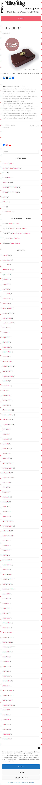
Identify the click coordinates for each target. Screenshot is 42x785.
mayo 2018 (6, 550)
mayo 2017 (6, 608)
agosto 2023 (6, 274)
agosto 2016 (6, 652)
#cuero (35, 96)
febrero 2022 (6, 352)
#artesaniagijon (30, 91)
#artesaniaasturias (8, 91)
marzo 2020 (6, 449)
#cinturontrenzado (8, 96)
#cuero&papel (7, 98)
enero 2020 (6, 458)
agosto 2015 (6, 710)
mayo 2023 (6, 284)
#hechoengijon (26, 111)
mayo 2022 (6, 337)
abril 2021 (6, 390)
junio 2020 (6, 434)
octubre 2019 (7, 473)
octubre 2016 (7, 642)
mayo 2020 (6, 439)
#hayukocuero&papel (29, 108)
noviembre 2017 (7, 579)
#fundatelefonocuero (18, 101)
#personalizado (18, 113)
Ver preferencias (21, 778)
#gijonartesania (28, 103)
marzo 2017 (6, 618)
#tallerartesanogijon (18, 118)
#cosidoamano (28, 96)
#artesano (6, 94)
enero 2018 (6, 569)
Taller (4, 207)
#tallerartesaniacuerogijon (28, 115)
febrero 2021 (6, 400)
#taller (5, 115)
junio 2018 (6, 545)
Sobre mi (5, 202)
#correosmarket (19, 96)
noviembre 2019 (7, 468)
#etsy (21, 98)
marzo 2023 (6, 294)
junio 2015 (6, 719)
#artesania (19, 89)
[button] (39, 748)
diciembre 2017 (7, 574)
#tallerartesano (7, 118)
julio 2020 (5, 429)
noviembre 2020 (7, 415)
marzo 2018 (6, 560)
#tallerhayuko (29, 118)
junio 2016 (6, 661)
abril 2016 (6, 671)
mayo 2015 (6, 724)
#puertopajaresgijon (30, 113)
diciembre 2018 (7, 521)
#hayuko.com (33, 106)
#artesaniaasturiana (29, 89)
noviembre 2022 (7, 313)
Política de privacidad (23, 782)
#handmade (6, 106)
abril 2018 (6, 555)
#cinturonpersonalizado (22, 94)
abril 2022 (6, 342)
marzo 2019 (6, 507)
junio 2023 (6, 279)
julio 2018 (5, 540)
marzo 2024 (6, 255)
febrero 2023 (6, 299)
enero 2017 (6, 628)
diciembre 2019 (7, 463)
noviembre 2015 (7, 695)
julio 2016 (5, 657)
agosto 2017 (6, 594)
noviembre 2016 (7, 637)
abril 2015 (6, 729)
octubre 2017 (7, 584)
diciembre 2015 (7, 690)
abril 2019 (6, 502)
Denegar (21, 772)
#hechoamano (7, 111)
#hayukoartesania (8, 108)
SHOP (4, 197)
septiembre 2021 (8, 376)
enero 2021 (6, 405)
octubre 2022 (7, 318)
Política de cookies (12, 782)
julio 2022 (5, 328)
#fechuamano (27, 98)
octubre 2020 (7, 420)
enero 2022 (6, 357)
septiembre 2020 (8, 424)
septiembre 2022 (8, 323)
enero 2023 (6, 303)
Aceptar (21, 767)
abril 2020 (6, 444)
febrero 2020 (6, 453)
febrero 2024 (6, 260)
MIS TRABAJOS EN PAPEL (10, 192)
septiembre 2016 (8, 647)
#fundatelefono (7, 101)
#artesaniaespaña (19, 91)
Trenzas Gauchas (14, 224)
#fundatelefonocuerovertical (11, 103)
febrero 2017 (6, 623)
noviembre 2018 (7, 526)
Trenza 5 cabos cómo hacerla (18, 228)
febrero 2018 (6, 565)
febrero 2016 (6, 681)
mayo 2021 (6, 386)
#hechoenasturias (17, 111)
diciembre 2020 (7, 410)
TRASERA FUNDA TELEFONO (9, 127)
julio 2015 (5, 715)
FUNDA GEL (33, 125)
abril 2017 (6, 613)
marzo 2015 (6, 734)
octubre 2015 (7, 700)
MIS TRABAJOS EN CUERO (18, 86)
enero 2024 (6, 265)
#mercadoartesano (8, 113)
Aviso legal (31, 782)
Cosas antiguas (7, 163)
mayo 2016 (6, 666)
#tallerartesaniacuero (13, 115)
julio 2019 (5, 487)
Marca (4, 173)
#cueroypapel (15, 98)
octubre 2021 (7, 371)
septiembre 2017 (8, 589)
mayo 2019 (6, 497)
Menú (22, 18)
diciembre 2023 (7, 270)
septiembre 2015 (8, 705)
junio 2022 (6, 332)
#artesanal (13, 89)
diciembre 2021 (7, 361)
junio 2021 (6, 381)
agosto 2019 (6, 482)
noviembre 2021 (7, 366)
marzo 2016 (6, 676)
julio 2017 (5, 599)
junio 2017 (6, 603)
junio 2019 (6, 492)
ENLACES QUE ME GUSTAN (10, 168)
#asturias (12, 94)
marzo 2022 (6, 347)
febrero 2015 (6, 739)
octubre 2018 (7, 531)
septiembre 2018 (8, 536)
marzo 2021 (6, 395)
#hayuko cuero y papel (22, 106)
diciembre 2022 (7, 308)
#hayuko (12, 106)
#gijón (21, 103)
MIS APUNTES (7, 178)
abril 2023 (6, 289)
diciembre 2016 (7, 632)
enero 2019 (6, 516)
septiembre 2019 (8, 478)
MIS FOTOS (6, 182)
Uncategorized (7, 211)
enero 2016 (6, 686)
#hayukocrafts (18, 108)
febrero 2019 (6, 511)
